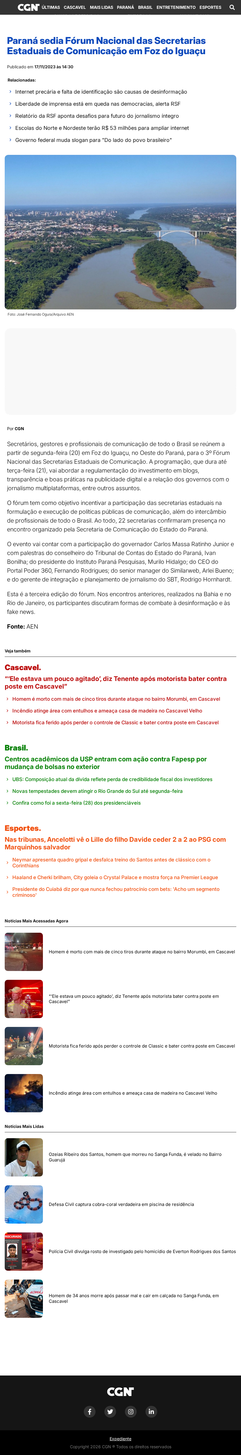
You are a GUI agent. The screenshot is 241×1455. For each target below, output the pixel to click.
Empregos (139, 16)
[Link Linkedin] (151, 1415)
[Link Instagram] (131, 1415)
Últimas (51, 7)
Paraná (125, 7)
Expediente (120, 1438)
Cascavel (75, 7)
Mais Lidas (101, 7)
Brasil (145, 7)
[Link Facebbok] (90, 1415)
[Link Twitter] (110, 1415)
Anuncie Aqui (194, 16)
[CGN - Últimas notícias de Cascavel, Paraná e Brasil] (29, 7)
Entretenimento (176, 7)
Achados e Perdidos (76, 16)
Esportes (210, 7)
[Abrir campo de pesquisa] (232, 7)
